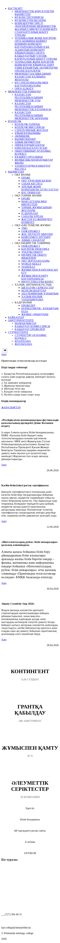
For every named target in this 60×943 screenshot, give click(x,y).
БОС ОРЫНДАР (30, 192)
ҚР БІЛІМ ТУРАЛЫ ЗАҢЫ (30, 20)
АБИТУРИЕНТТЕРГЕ (21, 320)
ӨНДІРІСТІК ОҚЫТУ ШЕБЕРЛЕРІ (34, 256)
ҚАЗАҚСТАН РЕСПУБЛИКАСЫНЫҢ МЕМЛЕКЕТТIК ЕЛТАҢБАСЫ (33, 106)
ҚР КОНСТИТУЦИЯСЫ (29, 17)
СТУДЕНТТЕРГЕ (18, 332)
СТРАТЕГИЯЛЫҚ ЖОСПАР (31, 130)
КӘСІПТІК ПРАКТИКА (35, 249)
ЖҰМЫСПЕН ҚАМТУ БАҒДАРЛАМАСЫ (34, 277)
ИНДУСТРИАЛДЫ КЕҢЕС (37, 281)
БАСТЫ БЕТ (15, 8)
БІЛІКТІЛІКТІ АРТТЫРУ (36, 237)
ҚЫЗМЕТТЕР (16, 171)
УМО (24, 228)
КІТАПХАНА (23, 341)
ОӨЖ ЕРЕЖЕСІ (30, 246)
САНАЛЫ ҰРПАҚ (32, 216)
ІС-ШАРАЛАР (29, 213)
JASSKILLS (28, 266)
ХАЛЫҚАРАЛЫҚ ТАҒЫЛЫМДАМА (32, 298)
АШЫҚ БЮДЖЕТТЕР (27, 142)
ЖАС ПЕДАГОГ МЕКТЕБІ (37, 234)
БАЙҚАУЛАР (16, 317)
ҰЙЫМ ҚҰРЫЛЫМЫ (27, 133)
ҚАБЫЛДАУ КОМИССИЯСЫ (32, 326)
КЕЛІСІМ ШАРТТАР (33, 290)
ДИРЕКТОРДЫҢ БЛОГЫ (29, 145)
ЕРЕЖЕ (25, 177)
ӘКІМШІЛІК (22, 136)
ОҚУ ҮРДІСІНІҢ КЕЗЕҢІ (36, 180)
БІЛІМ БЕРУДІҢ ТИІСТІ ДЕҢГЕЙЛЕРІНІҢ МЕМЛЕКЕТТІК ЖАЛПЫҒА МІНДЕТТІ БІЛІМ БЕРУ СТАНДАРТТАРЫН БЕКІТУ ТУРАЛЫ (36, 29)
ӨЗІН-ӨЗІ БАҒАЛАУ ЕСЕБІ (31, 148)
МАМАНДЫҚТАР (25, 323)
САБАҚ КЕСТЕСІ (31, 183)
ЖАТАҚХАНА (23, 344)
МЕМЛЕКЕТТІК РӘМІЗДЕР (24, 91)
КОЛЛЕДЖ (14, 121)
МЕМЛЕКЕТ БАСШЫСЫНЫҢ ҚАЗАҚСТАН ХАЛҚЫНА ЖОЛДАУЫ (33, 76)
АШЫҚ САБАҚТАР (33, 240)
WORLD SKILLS (31, 263)
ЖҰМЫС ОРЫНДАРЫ (34, 314)
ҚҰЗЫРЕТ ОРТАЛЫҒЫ (29, 156)
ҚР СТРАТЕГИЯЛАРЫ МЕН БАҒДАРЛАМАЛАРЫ (31, 84)
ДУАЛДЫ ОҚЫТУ (32, 252)
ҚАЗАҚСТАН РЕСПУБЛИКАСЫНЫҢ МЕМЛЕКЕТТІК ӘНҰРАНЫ (31, 115)
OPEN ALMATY (24, 88)
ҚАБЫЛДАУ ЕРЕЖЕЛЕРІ (30, 329)
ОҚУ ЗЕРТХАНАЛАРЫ (35, 260)
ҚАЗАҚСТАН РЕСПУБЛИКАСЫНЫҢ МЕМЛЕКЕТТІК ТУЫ (29, 97)
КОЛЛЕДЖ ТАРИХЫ (27, 124)
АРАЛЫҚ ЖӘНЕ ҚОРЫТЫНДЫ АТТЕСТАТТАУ (40, 188)
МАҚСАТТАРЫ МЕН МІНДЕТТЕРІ (34, 203)
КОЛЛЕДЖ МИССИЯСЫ (29, 127)
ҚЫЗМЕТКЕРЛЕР (25, 139)
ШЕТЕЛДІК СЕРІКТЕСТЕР (37, 287)
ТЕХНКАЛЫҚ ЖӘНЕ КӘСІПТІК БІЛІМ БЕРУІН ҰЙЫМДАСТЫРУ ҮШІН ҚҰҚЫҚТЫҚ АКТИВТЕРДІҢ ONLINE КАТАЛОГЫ (36, 66)
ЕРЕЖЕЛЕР (28, 305)
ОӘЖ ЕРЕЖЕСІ (30, 231)
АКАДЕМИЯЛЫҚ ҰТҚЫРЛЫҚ (40, 293)
